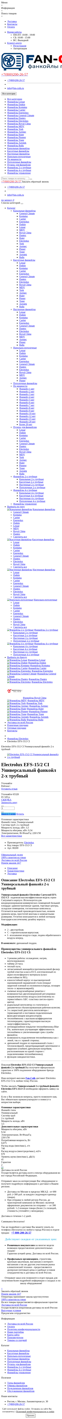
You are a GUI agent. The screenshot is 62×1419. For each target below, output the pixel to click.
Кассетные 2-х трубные (31, 482)
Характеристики (15, 871)
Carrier (22, 219)
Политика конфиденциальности (23, 1329)
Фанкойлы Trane (15, 140)
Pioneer (22, 465)
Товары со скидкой (17, 1340)
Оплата (11, 27)
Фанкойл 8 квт (26, 408)
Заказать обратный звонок (35, 181)
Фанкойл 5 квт (26, 399)
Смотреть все (20, 536)
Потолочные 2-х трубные (32, 487)
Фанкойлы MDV (15, 126)
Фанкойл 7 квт (26, 405)
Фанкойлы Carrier (16, 110)
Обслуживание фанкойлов (20, 1391)
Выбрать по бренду (17, 657)
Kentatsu (23, 216)
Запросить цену (9, 802)
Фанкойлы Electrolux (17, 121)
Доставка (12, 21)
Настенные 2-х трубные (31, 484)
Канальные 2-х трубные (31, 479)
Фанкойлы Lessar (16, 101)
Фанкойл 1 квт (26, 389)
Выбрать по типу (16, 506)
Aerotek (23, 254)
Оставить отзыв (9, 789)
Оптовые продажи (16, 728)
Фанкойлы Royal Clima (19, 123)
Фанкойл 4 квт (26, 397)
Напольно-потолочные (19, 156)
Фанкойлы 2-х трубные (19, 167)
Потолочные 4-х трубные (32, 501)
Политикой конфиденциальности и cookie (35, 1411)
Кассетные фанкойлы (18, 151)
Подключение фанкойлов (20, 1388)
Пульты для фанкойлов (19, 164)
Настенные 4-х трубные (31, 498)
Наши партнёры (15, 1332)
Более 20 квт (25, 424)
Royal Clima (25, 232)
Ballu (21, 257)
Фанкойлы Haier (15, 134)
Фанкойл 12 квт (27, 416)
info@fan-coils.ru (15, 88)
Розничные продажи (17, 725)
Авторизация (20, 48)
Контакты (12, 24)
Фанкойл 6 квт (26, 402)
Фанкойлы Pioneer (16, 137)
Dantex (22, 235)
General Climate (27, 213)
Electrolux (24, 241)
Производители (15, 1337)
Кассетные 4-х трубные (31, 495)
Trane (22, 252)
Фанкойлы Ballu (15, 145)
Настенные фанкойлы (18, 154)
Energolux (24, 221)
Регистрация (19, 45)
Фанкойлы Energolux (18, 112)
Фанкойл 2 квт (26, 391)
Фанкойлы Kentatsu (17, 107)
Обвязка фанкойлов (17, 1385)
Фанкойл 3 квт (26, 394)
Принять (30, 1415)
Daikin (22, 224)
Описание (12, 868)
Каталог (11, 208)
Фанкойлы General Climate (20, 115)
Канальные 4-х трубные (31, 493)
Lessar (22, 227)
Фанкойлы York (15, 129)
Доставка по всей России (20, 722)
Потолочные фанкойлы (19, 162)
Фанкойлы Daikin (16, 104)
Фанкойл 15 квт (27, 419)
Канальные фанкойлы (18, 148)
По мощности (14, 159)
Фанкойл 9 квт (26, 410)
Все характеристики (11, 836)
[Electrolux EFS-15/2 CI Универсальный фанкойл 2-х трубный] (34, 757)
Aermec (23, 246)
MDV (22, 230)
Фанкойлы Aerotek (16, 143)
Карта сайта (13, 1334)
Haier (22, 238)
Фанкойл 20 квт (27, 421)
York (21, 243)
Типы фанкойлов (16, 1383)
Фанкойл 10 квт (27, 413)
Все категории (14, 99)
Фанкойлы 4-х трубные (19, 170)
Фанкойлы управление (19, 173)
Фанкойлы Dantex (16, 118)
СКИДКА (6, 799)
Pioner (22, 249)
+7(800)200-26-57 (16, 80)
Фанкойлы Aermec (16, 132)
